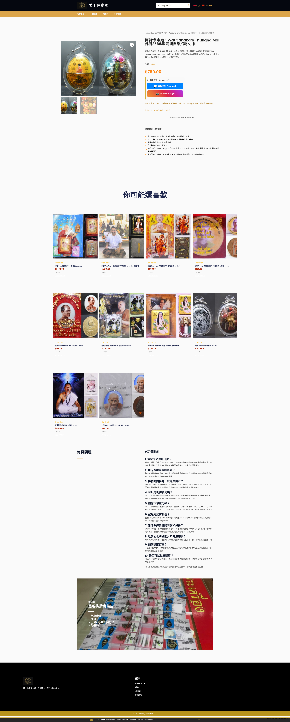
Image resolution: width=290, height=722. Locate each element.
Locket (154, 33)
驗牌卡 (138, 687)
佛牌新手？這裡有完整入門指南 (157, 110)
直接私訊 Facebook (165, 86)
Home (147, 33)
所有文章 (139, 695)
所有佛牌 (139, 683)
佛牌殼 (138, 691)
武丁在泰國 (98, 5)
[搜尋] (188, 5)
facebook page (165, 93)
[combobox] (173, 5)
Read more (60, 276)
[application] (85, 14)
